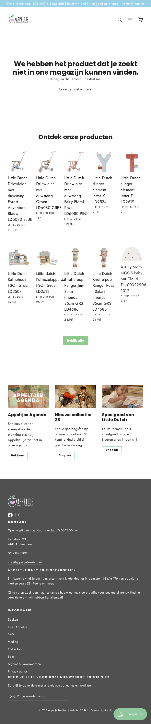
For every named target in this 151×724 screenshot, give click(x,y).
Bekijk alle (75, 340)
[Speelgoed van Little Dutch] (122, 396)
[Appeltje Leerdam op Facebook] (10, 514)
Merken (13, 642)
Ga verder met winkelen (75, 89)
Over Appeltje (17, 627)
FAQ (11, 634)
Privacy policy (18, 671)
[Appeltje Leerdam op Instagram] (18, 514)
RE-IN (83, 710)
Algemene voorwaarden (24, 664)
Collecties (15, 649)
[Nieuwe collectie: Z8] (75, 396)
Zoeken (13, 619)
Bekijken (17, 455)
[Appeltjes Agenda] (28, 396)
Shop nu (65, 455)
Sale (11, 656)
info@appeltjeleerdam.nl (25, 562)
